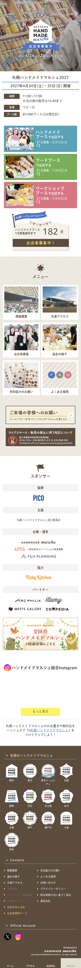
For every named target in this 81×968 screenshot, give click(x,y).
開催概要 (12, 870)
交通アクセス (14, 882)
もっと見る (40, 711)
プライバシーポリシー (53, 888)
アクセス (30, 965)
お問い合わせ (48, 882)
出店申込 (50, 965)
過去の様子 (13, 876)
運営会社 (45, 901)
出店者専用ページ (17, 913)
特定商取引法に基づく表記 (55, 895)
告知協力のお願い (50, 870)
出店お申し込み (16, 907)
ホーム (10, 965)
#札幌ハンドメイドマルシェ (48, 730)
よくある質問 (48, 876)
